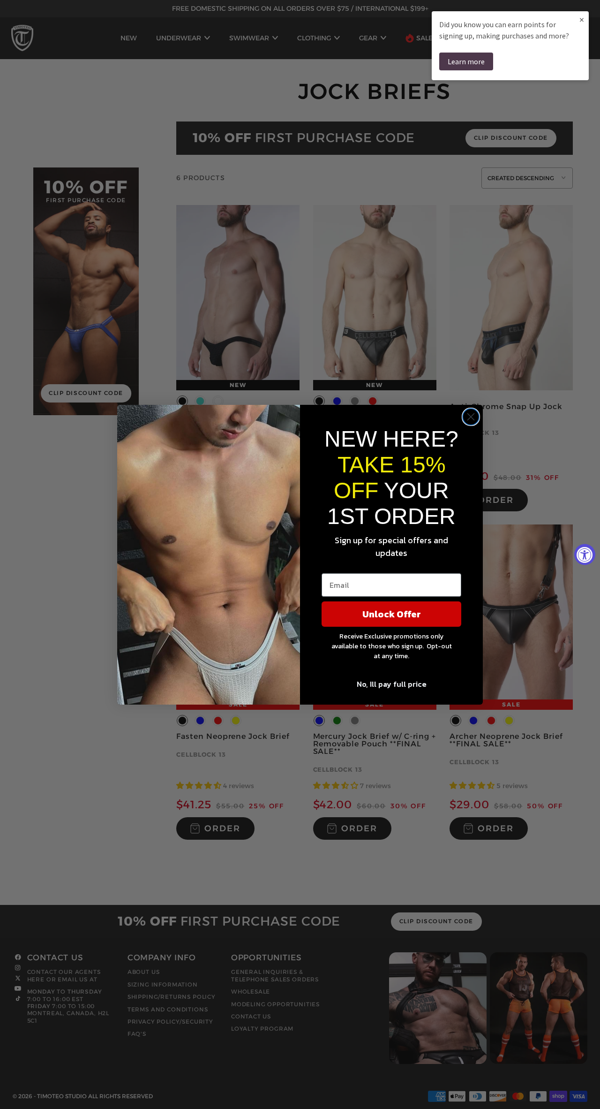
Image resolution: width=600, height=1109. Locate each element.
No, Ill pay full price (392, 684)
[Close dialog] (471, 417)
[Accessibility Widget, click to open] (584, 554)
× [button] (581, 19)
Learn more (466, 61)
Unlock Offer (391, 614)
